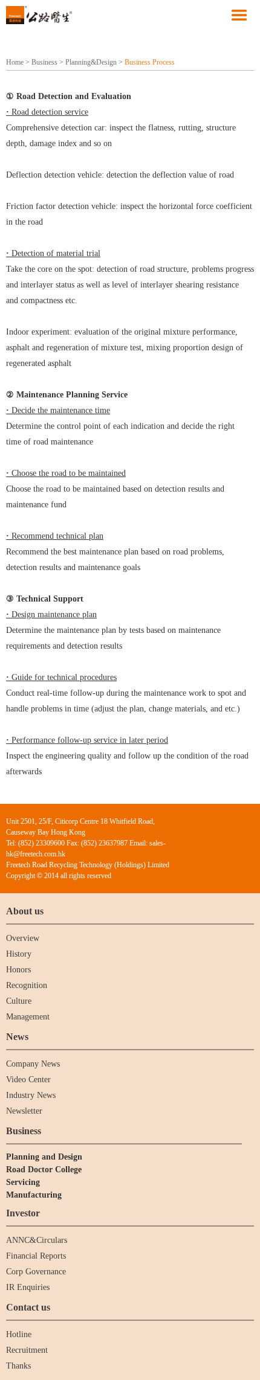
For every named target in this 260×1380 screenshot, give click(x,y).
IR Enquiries (28, 1287)
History (18, 953)
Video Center (28, 1079)
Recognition (26, 985)
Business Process (150, 62)
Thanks (18, 1365)
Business (44, 62)
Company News (33, 1063)
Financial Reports (36, 1255)
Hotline (18, 1334)
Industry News (31, 1095)
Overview (22, 938)
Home (15, 62)
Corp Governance (36, 1271)
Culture (18, 1001)
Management (28, 1016)
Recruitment (27, 1350)
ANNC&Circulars (36, 1240)
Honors (18, 969)
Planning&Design (91, 62)
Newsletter (24, 1110)
